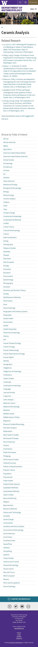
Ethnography (8, 283)
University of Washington (16, 642)
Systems (6, 555)
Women (6, 579)
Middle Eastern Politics (11, 417)
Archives (6, 170)
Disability (6, 252)
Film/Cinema (7, 301)
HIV (4, 340)
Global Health (8, 318)
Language (7, 389)
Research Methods (10, 509)
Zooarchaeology (9, 586)
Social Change (8, 519)
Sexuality (6, 516)
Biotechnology (8, 195)
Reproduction (8, 505)
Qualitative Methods (10, 488)
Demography (8, 244)
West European (9, 576)
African (5, 139)
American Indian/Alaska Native (14, 153)
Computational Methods (12, 220)
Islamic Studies (8, 378)
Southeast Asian (9, 540)
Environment (8, 276)
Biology (6, 192)
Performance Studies (11, 459)
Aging (5, 146)
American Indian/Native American (15, 156)
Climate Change (9, 213)
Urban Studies (8, 558)
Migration (7, 421)
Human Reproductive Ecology (14, 354)
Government (7, 322)
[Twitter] (16, 606)
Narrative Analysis (10, 428)
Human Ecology (9, 347)
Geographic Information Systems (15, 311)
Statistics (6, 548)
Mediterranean (8, 414)
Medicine (6, 410)
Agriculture (7, 149)
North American (9, 442)
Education (7, 273)
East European (8, 262)
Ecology (6, 266)
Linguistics (7, 396)
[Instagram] (10, 606)
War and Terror (9, 572)
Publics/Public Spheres (11, 484)
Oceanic (6, 445)
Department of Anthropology (11, 8)
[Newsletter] (28, 606)
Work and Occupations (11, 583)
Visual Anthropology (10, 565)
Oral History (7, 449)
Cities (5, 206)
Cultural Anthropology (11, 230)
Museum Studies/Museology (13, 424)
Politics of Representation (12, 466)
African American (9, 142)
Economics (7, 269)
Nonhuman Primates (11, 438)
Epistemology (8, 280)
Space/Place (7, 544)
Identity (6, 361)
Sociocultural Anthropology (13, 530)
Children (6, 202)
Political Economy (9, 463)
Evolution (6, 287)
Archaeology (7, 163)
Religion (6, 502)
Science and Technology (12, 512)
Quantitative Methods (11, 491)
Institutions (7, 375)
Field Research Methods (12, 297)
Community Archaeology (12, 216)
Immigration (7, 364)
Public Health (8, 481)
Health (5, 326)
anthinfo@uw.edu (19, 628)
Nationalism (7, 431)
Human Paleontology (11, 350)
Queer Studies (8, 495)
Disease (6, 255)
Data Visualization (10, 237)
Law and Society (9, 392)
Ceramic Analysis (9, 199)
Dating (5, 241)
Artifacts (6, 177)
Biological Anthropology (12, 188)
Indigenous (7, 368)
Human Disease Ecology (12, 343)
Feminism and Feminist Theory (14, 290)
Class (5, 209)
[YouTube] (22, 606)
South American (9, 533)
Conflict (6, 223)
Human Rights (8, 357)
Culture (6, 234)
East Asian (7, 259)
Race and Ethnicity (9, 498)
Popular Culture (9, 470)
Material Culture (9, 403)
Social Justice (8, 523)
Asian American (9, 181)
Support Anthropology (20, 599)
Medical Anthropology (11, 407)
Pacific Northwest (9, 452)
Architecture (7, 167)
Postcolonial (7, 477)
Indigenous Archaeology (12, 371)
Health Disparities (9, 329)
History (6, 336)
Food (5, 304)
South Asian (7, 537)
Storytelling (7, 551)
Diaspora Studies (9, 248)
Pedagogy (7, 456)
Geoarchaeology (9, 308)
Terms (19, 635)
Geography (7, 315)
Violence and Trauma (11, 562)
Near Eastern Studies (11, 435)
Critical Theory (8, 227)
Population (7, 474)
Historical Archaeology (11, 333)
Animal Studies (8, 160)
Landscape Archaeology (12, 385)
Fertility (6, 294)
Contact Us (19, 638)
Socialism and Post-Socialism (13, 526)
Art (4, 174)
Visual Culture (8, 569)
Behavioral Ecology (10, 184)
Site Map (19, 636)
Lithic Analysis (8, 400)
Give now (34, 2)
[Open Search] (25, 2)
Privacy (19, 633)
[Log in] (20, 2)
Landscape (7, 382)
